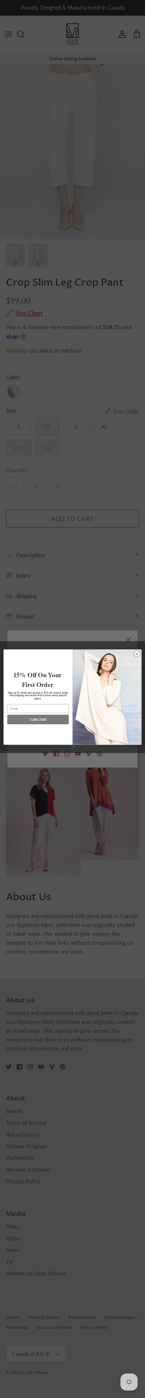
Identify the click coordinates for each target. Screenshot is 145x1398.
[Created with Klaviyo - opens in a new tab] (72, 747)
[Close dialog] (137, 654)
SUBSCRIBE (38, 719)
